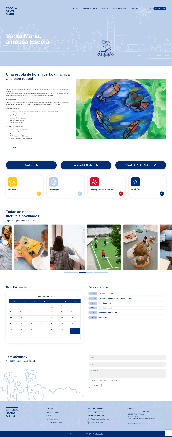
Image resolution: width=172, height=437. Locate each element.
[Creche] (37, 165)
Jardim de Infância (83, 165)
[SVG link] (11, 10)
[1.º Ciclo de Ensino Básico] (155, 165)
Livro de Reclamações (95, 415)
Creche (28, 165)
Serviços (105, 8)
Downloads (134, 8)
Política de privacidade (95, 412)
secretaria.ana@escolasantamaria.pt (143, 418)
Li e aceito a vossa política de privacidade (104, 380)
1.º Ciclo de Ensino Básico (137, 165)
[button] (67, 272)
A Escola (76, 8)
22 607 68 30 (134, 416)
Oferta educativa (89, 8)
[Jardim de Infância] (97, 165)
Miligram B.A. (99, 434)
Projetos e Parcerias (119, 8)
